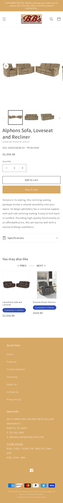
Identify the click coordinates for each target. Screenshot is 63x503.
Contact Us (13, 391)
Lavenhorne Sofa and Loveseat (12, 303)
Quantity (7, 161)
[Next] (59, 118)
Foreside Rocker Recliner (44, 302)
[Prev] (3, 118)
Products (12, 361)
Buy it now (31, 189)
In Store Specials (16, 369)
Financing (12, 376)
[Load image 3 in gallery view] (47, 117)
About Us (12, 384)
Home (10, 354)
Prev (23, 266)
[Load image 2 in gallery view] (31, 117)
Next (40, 266)
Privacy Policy (14, 399)
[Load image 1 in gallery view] (15, 117)
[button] (4, 19)
